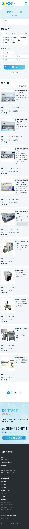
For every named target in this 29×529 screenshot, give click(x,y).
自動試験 (23, 37)
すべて (6, 52)
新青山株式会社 (11, 515)
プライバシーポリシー (6, 518)
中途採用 (3, 496)
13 (20, 392)
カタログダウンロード (23, 223)
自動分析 (7, 37)
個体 (19, 56)
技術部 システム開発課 (7, 504)
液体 (6, 56)
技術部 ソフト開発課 (6, 507)
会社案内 (3, 481)
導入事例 (3, 484)
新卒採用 (3, 499)
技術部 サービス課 (6, 502)
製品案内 (3, 493)
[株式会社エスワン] (11, 4)
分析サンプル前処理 (10, 43)
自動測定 (15, 37)
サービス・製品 (5, 490)
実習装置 (7, 40)
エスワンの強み (5, 478)
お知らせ (3, 487)
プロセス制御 (16, 40)
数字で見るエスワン (6, 509)
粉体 (6, 60)
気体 (19, 60)
